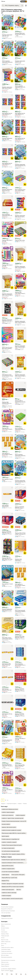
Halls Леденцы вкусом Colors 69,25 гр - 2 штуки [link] (7, 114)
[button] (26, 6)
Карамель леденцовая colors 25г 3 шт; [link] (7, 35)
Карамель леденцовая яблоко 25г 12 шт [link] (7, 190)
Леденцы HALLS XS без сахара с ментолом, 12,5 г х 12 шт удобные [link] (20, 533)
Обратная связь (4, 962)
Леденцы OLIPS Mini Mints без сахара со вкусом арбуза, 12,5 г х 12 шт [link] (7, 532)
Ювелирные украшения (6, 957)
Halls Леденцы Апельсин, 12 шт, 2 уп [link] (6, 689)
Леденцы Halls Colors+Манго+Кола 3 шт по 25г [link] (20, 293)
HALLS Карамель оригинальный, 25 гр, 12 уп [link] (20, 664)
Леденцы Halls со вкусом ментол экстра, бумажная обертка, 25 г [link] (20, 401)
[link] (10, 809)
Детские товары (5, 955)
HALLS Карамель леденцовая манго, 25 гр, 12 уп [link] (7, 215)
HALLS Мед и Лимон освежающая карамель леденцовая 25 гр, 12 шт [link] (7, 638)
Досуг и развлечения (6, 924)
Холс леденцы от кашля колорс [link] (7, 480)
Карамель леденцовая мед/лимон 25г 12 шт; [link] (7, 610)
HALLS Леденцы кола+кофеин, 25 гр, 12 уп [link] (20, 790)
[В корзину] (12, 28)
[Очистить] (22, 5)
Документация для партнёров (8, 910)
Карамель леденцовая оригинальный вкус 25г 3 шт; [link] (20, 481)
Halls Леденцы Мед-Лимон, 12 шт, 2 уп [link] (6, 664)
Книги (2, 945)
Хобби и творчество (5, 941)
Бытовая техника (5, 928)
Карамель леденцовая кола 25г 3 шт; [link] (20, 61)
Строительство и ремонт (6, 953)
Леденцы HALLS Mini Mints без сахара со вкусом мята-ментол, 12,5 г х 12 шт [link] (19, 637)
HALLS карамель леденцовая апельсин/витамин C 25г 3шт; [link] (7, 61)
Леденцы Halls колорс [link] (20, 240)
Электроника (4, 931)
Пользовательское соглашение (8, 960)
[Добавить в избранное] (12, 16)
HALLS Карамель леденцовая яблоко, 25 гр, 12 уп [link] (20, 429)
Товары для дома (5, 935)
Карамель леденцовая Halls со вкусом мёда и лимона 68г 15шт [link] (20, 267)
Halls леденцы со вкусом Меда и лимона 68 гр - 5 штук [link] (7, 454)
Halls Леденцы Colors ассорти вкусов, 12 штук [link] (7, 375)
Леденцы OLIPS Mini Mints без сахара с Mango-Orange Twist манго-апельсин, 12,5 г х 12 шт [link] (20, 507)
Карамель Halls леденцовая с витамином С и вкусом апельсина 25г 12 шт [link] (20, 560)
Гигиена (3, 930)
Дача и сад (3, 943)
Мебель (3, 926)
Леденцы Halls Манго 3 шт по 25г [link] (20, 739)
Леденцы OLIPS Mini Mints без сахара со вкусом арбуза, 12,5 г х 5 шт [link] (20, 689)
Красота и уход (4, 939)
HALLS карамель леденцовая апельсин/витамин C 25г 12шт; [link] (20, 455)
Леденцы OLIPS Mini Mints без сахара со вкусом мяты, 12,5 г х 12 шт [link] (20, 714)
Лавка (11, 974)
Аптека (2, 937)
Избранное (16, 974)
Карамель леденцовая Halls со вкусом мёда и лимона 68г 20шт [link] (7, 294)
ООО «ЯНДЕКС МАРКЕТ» (10, 968)
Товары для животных (6, 951)
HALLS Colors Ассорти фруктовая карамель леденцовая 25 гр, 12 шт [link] (7, 348)
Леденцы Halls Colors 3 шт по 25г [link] (7, 241)
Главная (2, 974)
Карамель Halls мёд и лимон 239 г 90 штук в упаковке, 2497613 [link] (7, 765)
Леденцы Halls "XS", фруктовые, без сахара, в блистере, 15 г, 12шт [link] (7, 558)
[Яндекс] (11, 971)
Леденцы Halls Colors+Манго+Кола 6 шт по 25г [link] (7, 429)
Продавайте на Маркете (6, 908)
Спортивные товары (5, 949)
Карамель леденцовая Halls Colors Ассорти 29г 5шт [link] (20, 216)
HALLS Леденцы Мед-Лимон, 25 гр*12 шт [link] (20, 765)
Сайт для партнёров (5, 912)
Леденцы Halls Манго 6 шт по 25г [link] (7, 790)
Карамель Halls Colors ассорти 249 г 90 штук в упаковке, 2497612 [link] (20, 34)
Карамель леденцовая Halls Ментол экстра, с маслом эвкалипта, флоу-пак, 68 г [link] (7, 320)
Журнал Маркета (5, 966)
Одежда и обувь (5, 933)
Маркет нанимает (5, 964)
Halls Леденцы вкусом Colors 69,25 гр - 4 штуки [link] (20, 114)
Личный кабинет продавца (7, 906)
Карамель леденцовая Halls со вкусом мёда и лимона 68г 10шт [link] (20, 322)
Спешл (7, 974)
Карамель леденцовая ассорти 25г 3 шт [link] (7, 740)
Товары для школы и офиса (7, 947)
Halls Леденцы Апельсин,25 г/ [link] (5, 506)
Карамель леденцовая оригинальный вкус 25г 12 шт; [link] (20, 165)
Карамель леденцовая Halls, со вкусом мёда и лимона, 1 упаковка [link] (20, 346)
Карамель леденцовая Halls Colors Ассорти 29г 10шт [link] (7, 88)
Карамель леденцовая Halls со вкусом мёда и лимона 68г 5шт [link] (20, 375)
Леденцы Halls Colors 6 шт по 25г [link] (7, 265)
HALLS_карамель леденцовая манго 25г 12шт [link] (20, 86)
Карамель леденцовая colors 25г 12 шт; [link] (7, 139)
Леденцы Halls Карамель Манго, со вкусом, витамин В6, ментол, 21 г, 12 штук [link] (6, 403)
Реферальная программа (6, 918)
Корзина (21, 974)
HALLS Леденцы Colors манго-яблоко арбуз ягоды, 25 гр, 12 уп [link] (20, 190)
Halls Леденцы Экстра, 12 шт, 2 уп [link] (7, 714)
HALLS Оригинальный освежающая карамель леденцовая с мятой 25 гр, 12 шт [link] (20, 611)
